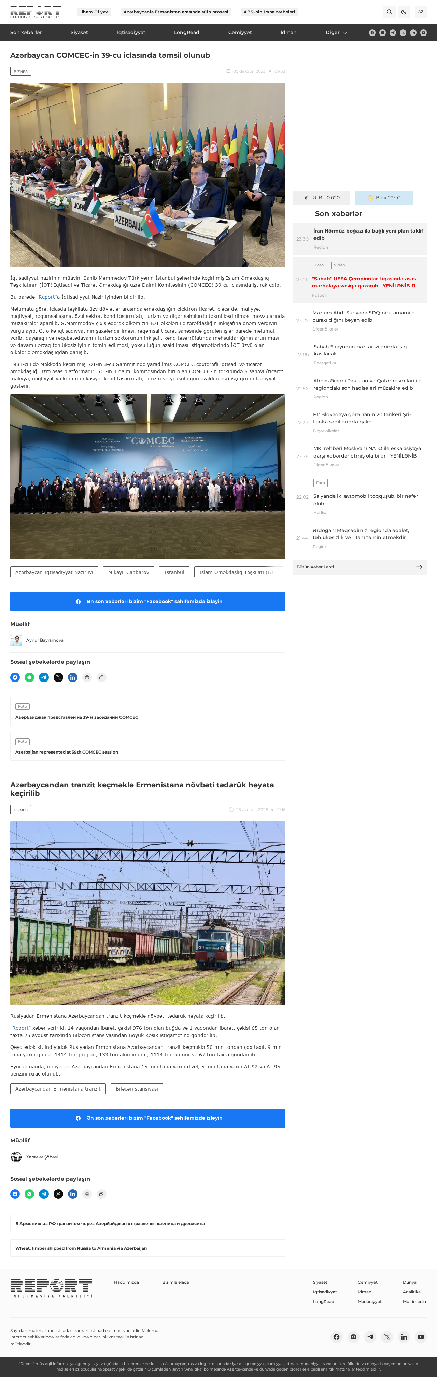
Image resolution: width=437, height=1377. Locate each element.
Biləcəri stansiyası (137, 1089)
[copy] (101, 677)
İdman (364, 1291)
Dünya (410, 1282)
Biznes (21, 71)
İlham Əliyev (94, 11)
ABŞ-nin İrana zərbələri (269, 11)
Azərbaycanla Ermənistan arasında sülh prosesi (176, 11)
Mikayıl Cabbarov (128, 572)
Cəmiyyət (368, 1282)
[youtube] (423, 32)
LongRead (323, 1301)
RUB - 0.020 (325, 198)
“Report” (47, 297)
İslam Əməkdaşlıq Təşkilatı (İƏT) (239, 572)
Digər (333, 32)
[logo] (36, 12)
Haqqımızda (126, 1282)
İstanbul (174, 572)
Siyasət (320, 1282)
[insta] (382, 32)
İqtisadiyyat (325, 1291)
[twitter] (403, 32)
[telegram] (393, 32)
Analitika (412, 1291)
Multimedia (414, 1301)
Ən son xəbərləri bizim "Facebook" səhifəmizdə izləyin (155, 601)
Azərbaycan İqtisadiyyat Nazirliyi (54, 572)
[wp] (29, 677)
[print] (87, 677)
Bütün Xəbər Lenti (315, 567)
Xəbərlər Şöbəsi (42, 1157)
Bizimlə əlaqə (175, 1282)
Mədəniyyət (370, 1301)
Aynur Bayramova (45, 640)
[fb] (372, 32)
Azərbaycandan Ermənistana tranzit (58, 1089)
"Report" (20, 1028)
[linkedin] (413, 32)
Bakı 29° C (388, 198)
